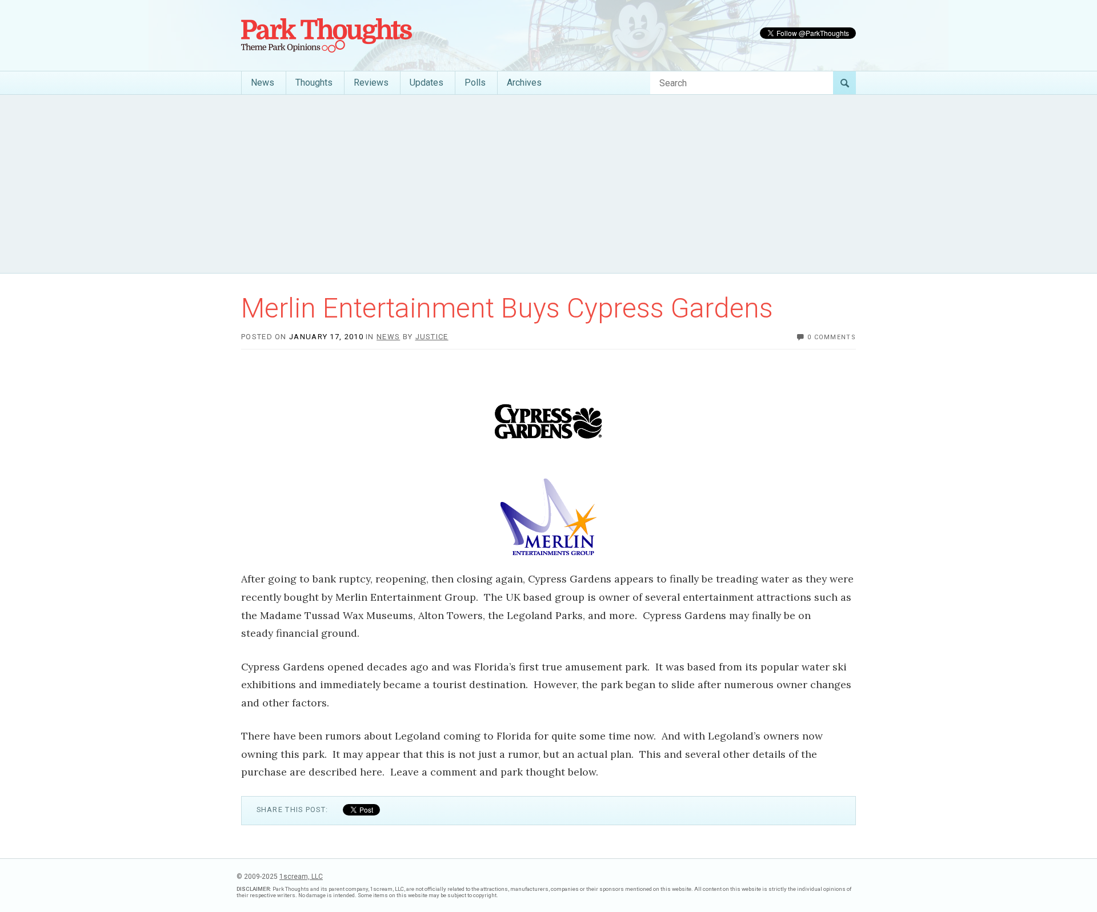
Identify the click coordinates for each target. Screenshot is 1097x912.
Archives (524, 82)
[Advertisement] (548, 184)
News (262, 82)
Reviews (371, 82)
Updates (426, 82)
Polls (475, 82)
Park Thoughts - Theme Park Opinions (326, 35)
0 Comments (831, 337)
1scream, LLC (301, 877)
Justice (432, 336)
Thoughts (314, 82)
